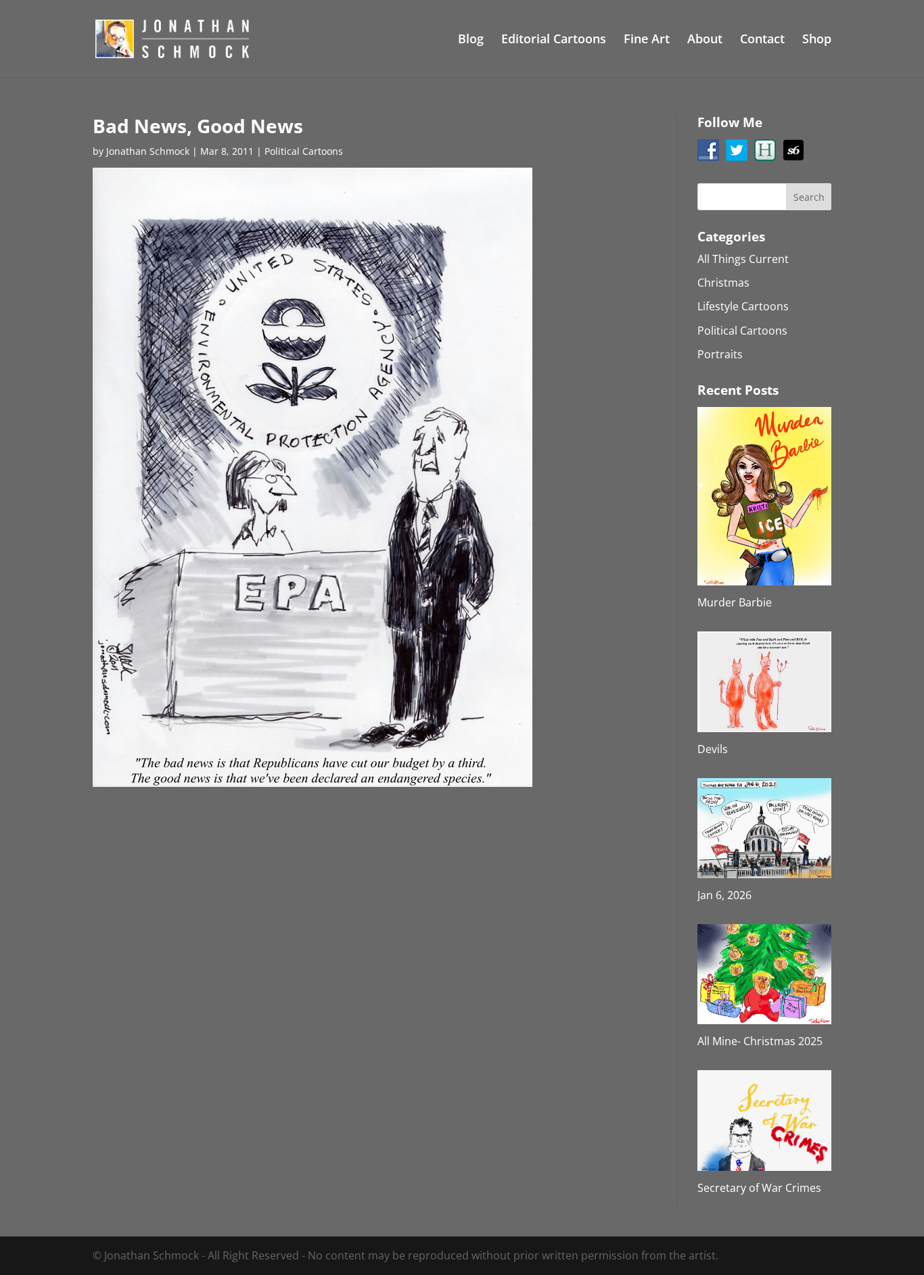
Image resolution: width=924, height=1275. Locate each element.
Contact (762, 40)
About (704, 40)
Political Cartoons (303, 151)
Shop (816, 40)
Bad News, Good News (198, 126)
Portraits (720, 354)
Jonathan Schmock (147, 151)
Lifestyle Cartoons (743, 306)
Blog (471, 40)
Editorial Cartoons (553, 40)
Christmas (723, 282)
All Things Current (743, 258)
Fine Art (647, 40)
